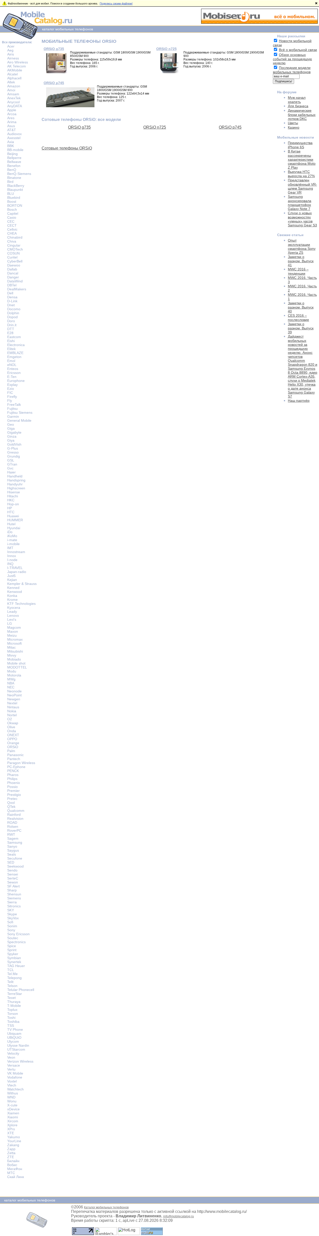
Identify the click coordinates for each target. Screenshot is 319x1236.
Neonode (14, 691)
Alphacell (14, 78)
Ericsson (14, 373)
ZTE (10, 1157)
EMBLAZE (15, 353)
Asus (11, 126)
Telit (10, 982)
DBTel (11, 285)
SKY (10, 910)
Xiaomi (12, 1117)
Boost (11, 202)
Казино (293, 127)
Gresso (13, 452)
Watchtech (15, 1089)
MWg (11, 679)
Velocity (13, 1053)
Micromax (15, 639)
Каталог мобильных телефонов (106, 1207)
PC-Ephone (16, 767)
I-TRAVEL (15, 568)
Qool (11, 803)
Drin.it (11, 325)
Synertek (14, 962)
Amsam (13, 94)
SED (10, 862)
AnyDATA (14, 106)
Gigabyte (14, 432)
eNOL (11, 365)
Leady (12, 612)
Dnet (11, 305)
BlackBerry (15, 186)
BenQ (11, 170)
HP (9, 508)
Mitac (11, 647)
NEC (10, 687)
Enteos (12, 369)
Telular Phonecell (20, 990)
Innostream (16, 552)
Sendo (12, 870)
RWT (11, 834)
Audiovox (14, 134)
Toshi (11, 1018)
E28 (10, 333)
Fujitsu (12, 409)
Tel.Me (12, 974)
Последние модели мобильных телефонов (292, 70)
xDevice (13, 1109)
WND (11, 1097)
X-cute (12, 1105)
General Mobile (19, 420)
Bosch (12, 209)
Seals (11, 854)
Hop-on (13, 504)
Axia (10, 142)
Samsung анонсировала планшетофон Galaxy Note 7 (299, 203)
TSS (10, 1026)
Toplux (12, 1010)
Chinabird (14, 237)
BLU (10, 194)
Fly (9, 401)
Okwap (12, 723)
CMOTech (15, 249)
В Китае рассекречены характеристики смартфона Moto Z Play (302, 159)
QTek (11, 807)
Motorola (14, 675)
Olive (11, 727)
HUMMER (15, 520)
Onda (11, 731)
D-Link (12, 301)
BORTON (14, 205)
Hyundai (13, 528)
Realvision (15, 819)
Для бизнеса (298, 106)
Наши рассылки (291, 36)
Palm (11, 751)
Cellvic (12, 229)
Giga (11, 428)
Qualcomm (15, 811)
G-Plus (12, 448)
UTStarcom (16, 1049)
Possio (12, 787)
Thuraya (13, 1002)
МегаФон (14, 1169)
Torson (12, 1014)
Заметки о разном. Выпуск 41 (301, 261)
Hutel (11, 524)
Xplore (12, 1125)
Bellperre (14, 158)
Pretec (12, 799)
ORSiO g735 (54, 49)
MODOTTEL (17, 667)
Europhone (16, 381)
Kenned (13, 588)
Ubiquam (14, 1033)
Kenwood (14, 592)
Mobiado (14, 659)
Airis (10, 54)
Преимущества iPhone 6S (300, 145)
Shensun (14, 894)
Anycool (13, 102)
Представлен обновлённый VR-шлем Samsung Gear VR (302, 186)
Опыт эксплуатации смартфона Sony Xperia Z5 (302, 246)
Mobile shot (16, 663)
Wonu (11, 1101)
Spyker (12, 954)
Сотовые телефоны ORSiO (67, 148)
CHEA (12, 233)
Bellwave (14, 162)
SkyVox (13, 918)
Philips (12, 779)
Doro (11, 321)
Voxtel (12, 1081)
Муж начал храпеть (297, 100)
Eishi (11, 341)
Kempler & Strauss (22, 584)
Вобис (12, 1165)
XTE (10, 1133)
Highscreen (16, 488)
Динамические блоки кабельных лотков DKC (302, 114)
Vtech (11, 1085)
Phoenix (13, 783)
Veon (11, 1057)
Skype (12, 914)
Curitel (12, 257)
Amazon (13, 86)
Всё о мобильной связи (298, 50)
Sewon (12, 882)
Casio (11, 217)
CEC (10, 221)
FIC (10, 393)
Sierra (12, 902)
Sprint (11, 950)
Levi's (11, 619)
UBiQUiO (14, 1037)
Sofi (10, 922)
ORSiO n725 (166, 49)
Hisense (13, 492)
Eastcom (14, 337)
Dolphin (13, 313)
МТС (11, 1173)
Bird (10, 182)
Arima (11, 122)
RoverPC (14, 830)
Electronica (16, 345)
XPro (11, 1129)
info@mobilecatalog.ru (178, 1216)
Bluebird (13, 198)
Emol (11, 361)
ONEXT (13, 735)
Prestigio (14, 795)
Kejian (12, 580)
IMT (10, 548)
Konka (12, 596)
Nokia (11, 711)
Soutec (12, 938)
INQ (10, 564)
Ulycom (13, 1041)
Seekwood (15, 866)
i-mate (12, 540)
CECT (12, 225)
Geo (10, 424)
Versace (13, 1065)
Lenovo (13, 616)
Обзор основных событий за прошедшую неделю (292, 59)
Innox (11, 556)
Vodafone (14, 1077)
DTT (10, 329)
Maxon (12, 631)
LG (9, 623)
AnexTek (14, 98)
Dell (10, 293)
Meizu (12, 635)
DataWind (15, 281)
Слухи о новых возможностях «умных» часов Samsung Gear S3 (302, 219)
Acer (10, 46)
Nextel (12, 703)
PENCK (13, 771)
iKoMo (12, 536)
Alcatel (12, 74)
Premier (13, 791)
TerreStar (14, 994)
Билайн (13, 1161)
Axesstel (13, 138)
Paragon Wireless (21, 763)
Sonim (12, 926)
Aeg (10, 50)
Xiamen (13, 1113)
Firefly (12, 397)
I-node (12, 560)
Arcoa (11, 114)
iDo (9, 532)
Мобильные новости (295, 137)
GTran (12, 464)
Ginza (11, 436)
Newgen (13, 699)
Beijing (12, 154)
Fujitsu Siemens (19, 412)
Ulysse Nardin (18, 1045)
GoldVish (14, 444)
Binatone (14, 178)
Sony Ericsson (18, 934)
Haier (11, 472)
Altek (11, 82)
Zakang (13, 1145)
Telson (12, 986)
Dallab (12, 269)
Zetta (11, 1153)
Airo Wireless (17, 62)
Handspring (16, 480)
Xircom (12, 1121)
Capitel (12, 213)
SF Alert (13, 886)
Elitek (11, 349)
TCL (10, 970)
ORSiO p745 (54, 83)
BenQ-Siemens (19, 174)
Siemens (14, 898)
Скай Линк (15, 1177)
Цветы (293, 123)
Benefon (13, 166)
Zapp (11, 1149)
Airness (13, 58)
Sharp (12, 890)
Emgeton (14, 357)
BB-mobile (15, 150)
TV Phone (15, 1029)
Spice (11, 946)
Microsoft (14, 643)
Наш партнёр (299, 401)
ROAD (12, 822)
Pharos (12, 775)
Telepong (14, 978)
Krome (12, 600)
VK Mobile (15, 1073)
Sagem (12, 838)
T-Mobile (14, 1006)
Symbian (14, 958)
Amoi (11, 90)
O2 (9, 719)
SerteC (12, 878)
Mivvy (11, 655)
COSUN (13, 253)
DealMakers (16, 289)
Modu (11, 671)
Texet (11, 998)
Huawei (13, 516)
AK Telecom (16, 66)
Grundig (13, 456)
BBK (10, 146)
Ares (10, 118)
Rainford (14, 815)
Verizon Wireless (20, 1061)
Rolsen (12, 826)
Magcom (14, 627)
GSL (10, 460)
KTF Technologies (21, 604)
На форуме (287, 92)
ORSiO (12, 747)
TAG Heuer (16, 966)
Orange (13, 743)
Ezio (10, 389)
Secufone (14, 858)
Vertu (11, 1069)
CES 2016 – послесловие (298, 317)
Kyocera (13, 608)
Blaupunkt (15, 190)
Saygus (13, 850)
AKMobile (14, 70)
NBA (10, 683)
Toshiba (13, 1022)
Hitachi (12, 496)
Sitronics (14, 906)
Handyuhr (15, 484)
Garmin (13, 416)
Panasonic (15, 755)
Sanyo (12, 846)
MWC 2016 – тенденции (298, 271)
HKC (10, 500)
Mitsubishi (15, 651)
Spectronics (16, 942)
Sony (11, 930)
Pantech (13, 759)
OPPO (12, 739)
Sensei (12, 874)
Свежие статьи (290, 235)
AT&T (11, 130)
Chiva (11, 241)
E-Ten (11, 377)
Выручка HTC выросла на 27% (301, 174)
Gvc (10, 468)
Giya (10, 440)
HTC (10, 512)
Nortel (12, 715)
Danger (13, 277)
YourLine (14, 1141)
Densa (12, 297)
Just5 (11, 576)
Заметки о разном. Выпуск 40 (301, 307)
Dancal (12, 273)
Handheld (14, 476)
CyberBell (14, 261)
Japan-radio (16, 572)
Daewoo (13, 265)
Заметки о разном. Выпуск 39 (301, 328)
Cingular (13, 245)
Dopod (12, 317)
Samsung (14, 842)
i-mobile (13, 544)
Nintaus (13, 707)
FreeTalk (14, 405)
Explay (12, 385)
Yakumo (13, 1137)
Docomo (13, 309)
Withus (12, 1093)
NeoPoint (14, 695)
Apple (11, 110)
